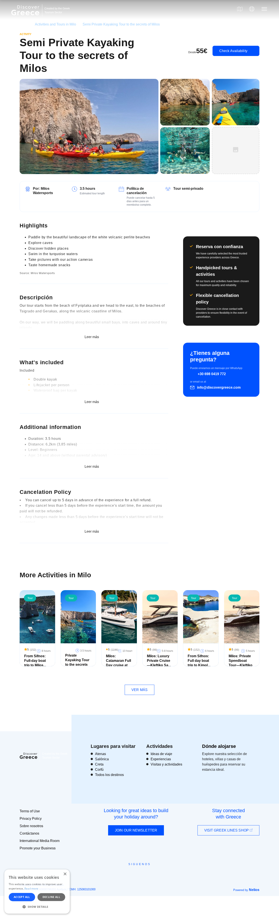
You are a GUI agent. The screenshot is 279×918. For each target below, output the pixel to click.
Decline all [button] (51, 897)
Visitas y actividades (166, 764)
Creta (99, 764)
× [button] (64, 874)
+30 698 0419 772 (212, 374)
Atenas (100, 754)
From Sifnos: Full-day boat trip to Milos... (35, 660)
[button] (37, 906)
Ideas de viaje (161, 754)
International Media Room (40, 841)
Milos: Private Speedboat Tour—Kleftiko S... (240, 662)
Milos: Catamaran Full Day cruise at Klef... (118, 662)
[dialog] (37, 891)
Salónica (102, 759)
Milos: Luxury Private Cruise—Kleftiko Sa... (159, 660)
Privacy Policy (31, 818)
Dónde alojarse (219, 746)
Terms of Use (30, 811)
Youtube (144, 874)
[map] (239, 9)
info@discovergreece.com (219, 387)
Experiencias (161, 759)
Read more (31, 888)
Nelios (254, 890)
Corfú (99, 769)
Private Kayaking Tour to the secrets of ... (77, 662)
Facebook (120, 874)
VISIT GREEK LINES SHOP (227, 830)
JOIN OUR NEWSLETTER (136, 830)
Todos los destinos (109, 775)
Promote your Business (38, 848)
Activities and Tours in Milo (55, 24)
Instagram (127, 874)
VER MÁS (139, 690)
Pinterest (152, 874)
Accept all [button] (22, 897)
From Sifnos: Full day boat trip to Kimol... (199, 660)
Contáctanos (29, 833)
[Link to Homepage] (26, 17)
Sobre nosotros (31, 826)
